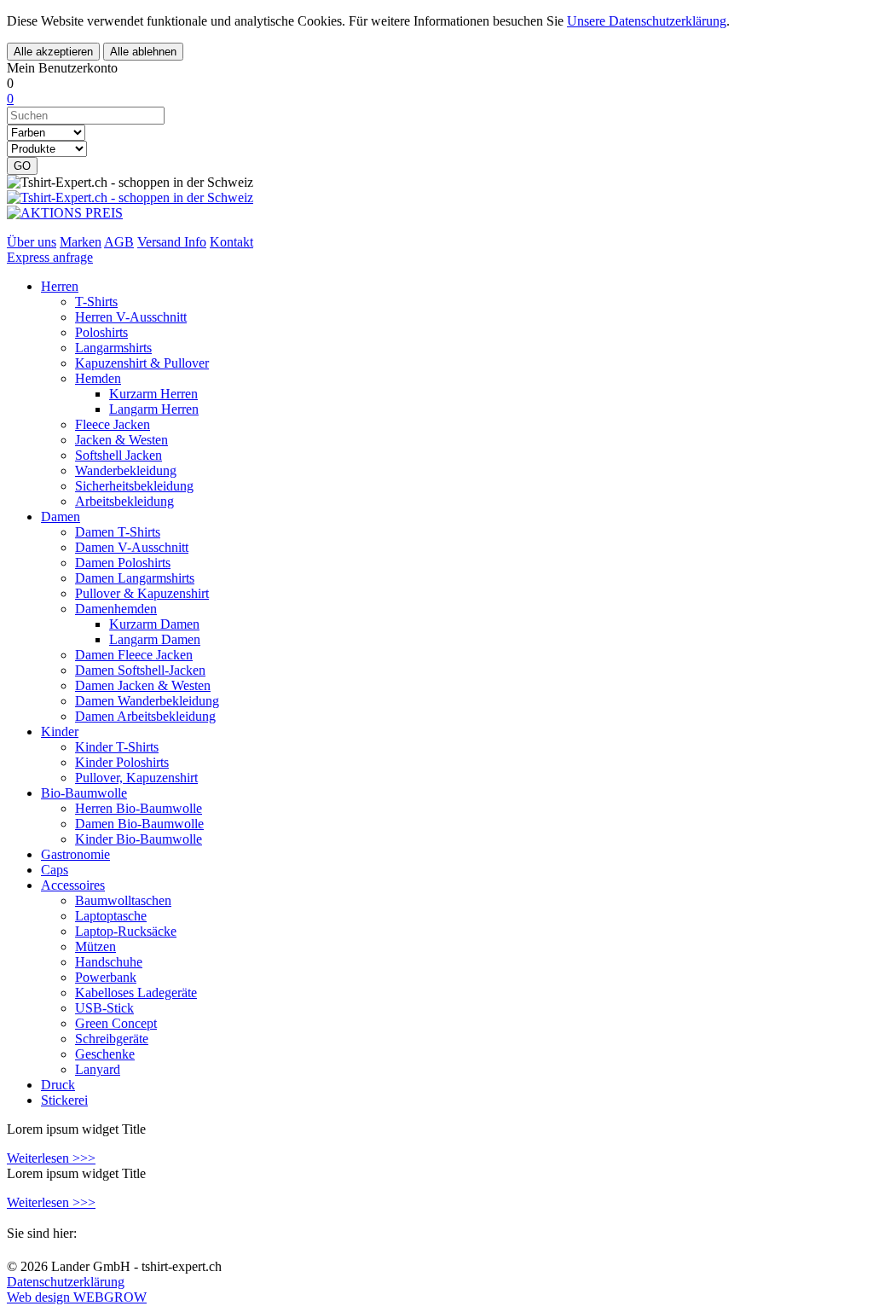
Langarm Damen (154, 639)
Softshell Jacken (118, 455)
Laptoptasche (111, 916)
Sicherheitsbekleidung (134, 486)
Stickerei (64, 1100)
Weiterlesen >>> (51, 1158)
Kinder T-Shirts (117, 747)
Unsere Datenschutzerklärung (646, 21)
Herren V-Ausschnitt (131, 317)
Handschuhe (108, 962)
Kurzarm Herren (153, 393)
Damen (60, 516)
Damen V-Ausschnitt (131, 547)
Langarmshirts (113, 347)
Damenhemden (116, 608)
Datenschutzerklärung (65, 1281)
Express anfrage (50, 257)
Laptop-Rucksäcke (125, 931)
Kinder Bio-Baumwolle (138, 839)
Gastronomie (75, 854)
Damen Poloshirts (123, 562)
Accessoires (73, 885)
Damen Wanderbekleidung (147, 701)
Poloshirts (101, 332)
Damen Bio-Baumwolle (139, 823)
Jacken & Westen (121, 439)
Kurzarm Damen (154, 624)
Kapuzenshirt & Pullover (142, 363)
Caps (54, 869)
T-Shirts (96, 301)
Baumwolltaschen (123, 900)
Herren (59, 286)
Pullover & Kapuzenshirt (142, 593)
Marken (80, 242)
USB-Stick (104, 1008)
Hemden (98, 378)
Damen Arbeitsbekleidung (145, 716)
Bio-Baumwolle (84, 793)
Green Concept (116, 1023)
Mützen (95, 946)
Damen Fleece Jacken (134, 654)
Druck (58, 1084)
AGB (119, 242)
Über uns (31, 242)
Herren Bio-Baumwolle (138, 808)
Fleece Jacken (112, 424)
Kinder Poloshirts (122, 762)
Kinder (59, 731)
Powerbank (105, 977)
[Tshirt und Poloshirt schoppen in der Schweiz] (130, 197)
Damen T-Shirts (117, 532)
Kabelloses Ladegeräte (136, 992)
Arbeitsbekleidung (124, 501)
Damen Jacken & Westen (143, 685)
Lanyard (97, 1069)
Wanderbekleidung (125, 470)
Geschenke (105, 1054)
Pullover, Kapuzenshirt (136, 777)
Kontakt (231, 242)
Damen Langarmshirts (134, 578)
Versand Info (171, 242)
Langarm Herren (154, 409)
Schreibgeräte (111, 1038)
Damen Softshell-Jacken (140, 670)
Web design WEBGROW (77, 1297)
